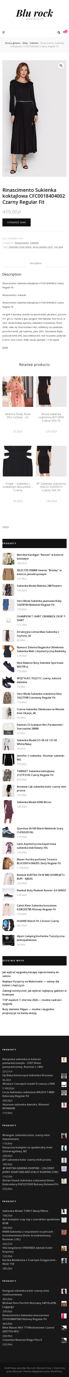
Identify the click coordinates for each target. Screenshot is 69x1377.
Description (36, 263)
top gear (58, 246)
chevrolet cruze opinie (20, 246)
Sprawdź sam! (16, 222)
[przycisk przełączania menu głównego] (3, 32)
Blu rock (34, 12)
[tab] (36, 263)
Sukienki (34, 242)
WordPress (56, 1371)
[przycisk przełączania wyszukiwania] (59, 32)
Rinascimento (22, 242)
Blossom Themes (22, 1371)
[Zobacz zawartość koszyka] (64, 32)
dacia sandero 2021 (43, 246)
